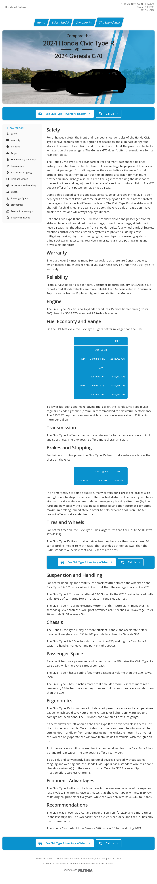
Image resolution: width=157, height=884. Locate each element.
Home (41, 22)
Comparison (17, 128)
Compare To (84, 22)
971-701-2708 (148, 10)
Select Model (60, 22)
